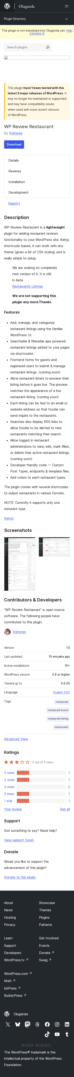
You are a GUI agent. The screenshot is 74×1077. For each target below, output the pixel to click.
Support (14, 203)
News (8, 910)
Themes (45, 910)
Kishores (15, 133)
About (8, 903)
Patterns (45, 925)
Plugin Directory (15, 18)
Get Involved (49, 938)
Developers (12, 953)
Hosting (10, 917)
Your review (13, 809)
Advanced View (16, 739)
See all (65, 809)
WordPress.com (18, 974)
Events (44, 945)
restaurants (61, 727)
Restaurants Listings (27, 286)
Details (13, 160)
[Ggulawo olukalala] (67, 6)
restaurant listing (58, 718)
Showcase (47, 903)
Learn (8, 938)
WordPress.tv (16, 960)
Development (18, 192)
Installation (16, 182)
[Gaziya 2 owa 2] (64, 543)
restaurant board (58, 710)
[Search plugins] (48, 47)
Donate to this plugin (20, 877)
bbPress (12, 988)
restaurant (62, 701)
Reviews (14, 171)
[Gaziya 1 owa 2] (30, 543)
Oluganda (21, 1014)
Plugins (44, 917)
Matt (10, 981)
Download (14, 144)
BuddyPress (15, 995)
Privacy (9, 925)
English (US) (61, 692)
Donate (46, 953)
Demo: (9, 518)
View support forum (19, 840)
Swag (45, 960)
